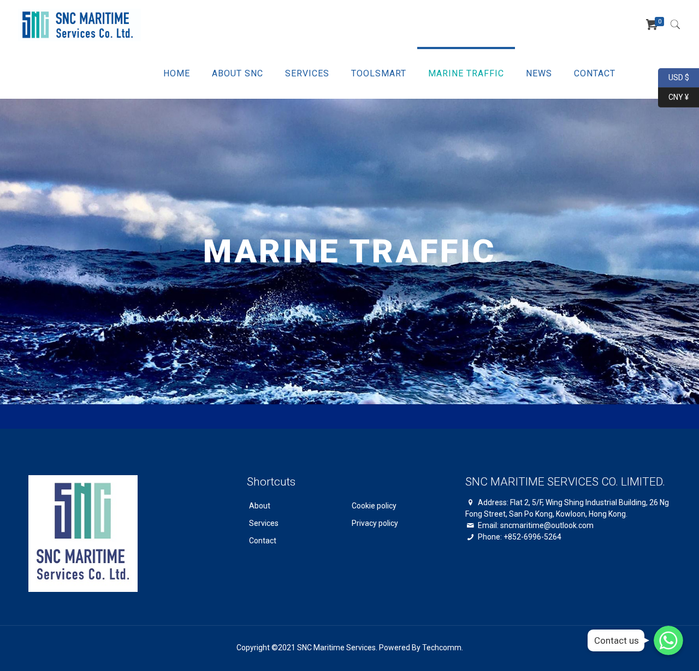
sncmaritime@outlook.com (547, 525)
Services (264, 523)
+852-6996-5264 (532, 536)
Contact (262, 540)
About (259, 505)
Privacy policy (375, 523)
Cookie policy (374, 505)
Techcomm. (442, 647)
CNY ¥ (673, 96)
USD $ (673, 76)
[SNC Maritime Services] (79, 24)
